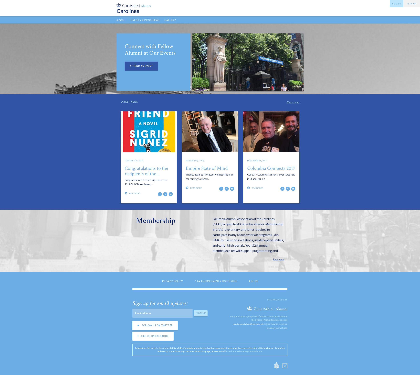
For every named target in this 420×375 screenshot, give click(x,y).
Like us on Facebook (154, 336)
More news (293, 102)
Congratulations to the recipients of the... (146, 171)
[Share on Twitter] (165, 194)
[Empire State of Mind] (210, 131)
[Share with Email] (171, 194)
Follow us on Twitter (157, 325)
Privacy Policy (172, 281)
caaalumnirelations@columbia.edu (248, 324)
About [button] (121, 20)
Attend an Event (141, 66)
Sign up (412, 3)
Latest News (129, 102)
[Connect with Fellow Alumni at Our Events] (248, 62)
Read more (135, 193)
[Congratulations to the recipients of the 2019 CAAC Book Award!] (149, 131)
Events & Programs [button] (145, 20)
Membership (155, 220)
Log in (396, 3)
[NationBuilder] (278, 365)
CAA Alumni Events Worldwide (216, 281)
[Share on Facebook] (160, 194)
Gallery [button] (170, 20)
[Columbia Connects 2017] (271, 131)
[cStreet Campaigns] (285, 365)
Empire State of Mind (207, 168)
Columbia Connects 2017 (271, 168)
